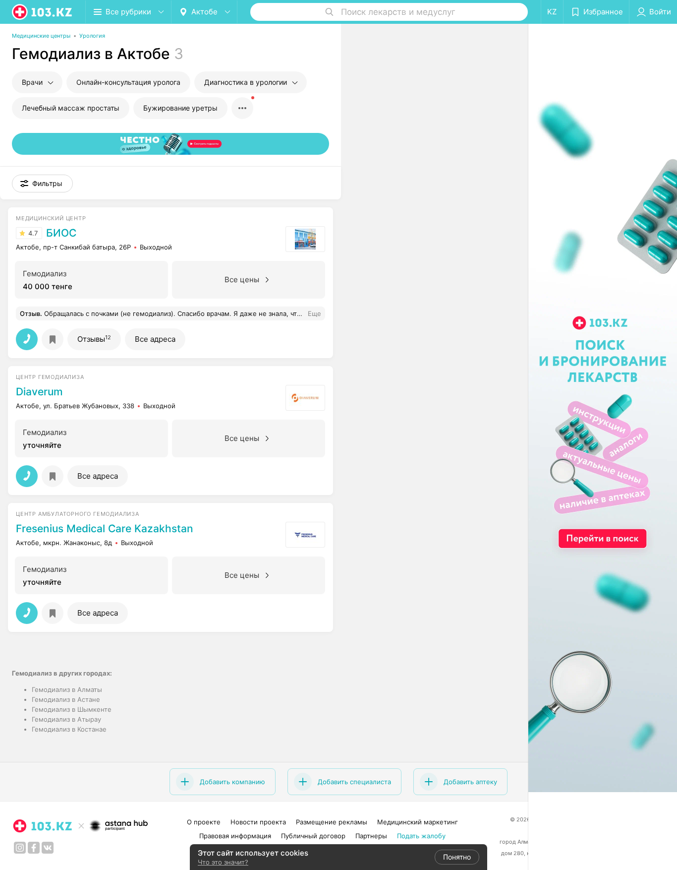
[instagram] (20, 848)
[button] (42, 183)
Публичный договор (313, 836)
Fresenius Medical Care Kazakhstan (104, 529)
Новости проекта (258, 822)
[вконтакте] (48, 848)
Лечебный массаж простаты (70, 108)
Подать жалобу (421, 836)
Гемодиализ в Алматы (67, 689)
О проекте (204, 822)
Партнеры (371, 836)
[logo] (42, 12)
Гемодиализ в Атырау (66, 719)
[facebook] (34, 848)
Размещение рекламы (331, 822)
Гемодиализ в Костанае (69, 729)
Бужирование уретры (180, 108)
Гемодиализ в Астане (66, 699)
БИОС (61, 233)
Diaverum (39, 392)
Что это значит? (223, 862)
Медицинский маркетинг (417, 822)
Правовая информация (235, 836)
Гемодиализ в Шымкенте (72, 709)
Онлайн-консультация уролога (128, 82)
